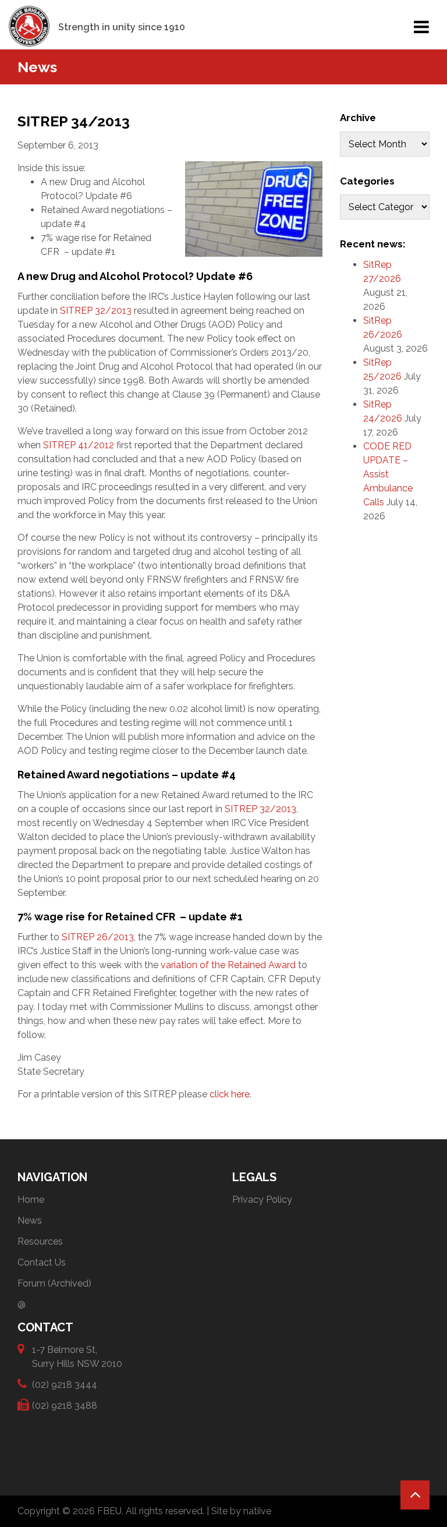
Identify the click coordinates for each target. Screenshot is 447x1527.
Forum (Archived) (54, 1283)
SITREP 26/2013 (98, 937)
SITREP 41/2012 (78, 445)
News (29, 1220)
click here (230, 1094)
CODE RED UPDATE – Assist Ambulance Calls (388, 474)
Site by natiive (241, 1511)
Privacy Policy (262, 1199)
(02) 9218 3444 (64, 1384)
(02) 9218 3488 (64, 1405)
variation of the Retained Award (227, 964)
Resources (40, 1241)
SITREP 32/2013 (96, 310)
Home (30, 1199)
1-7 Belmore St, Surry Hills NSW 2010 (77, 1356)
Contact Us (41, 1262)
